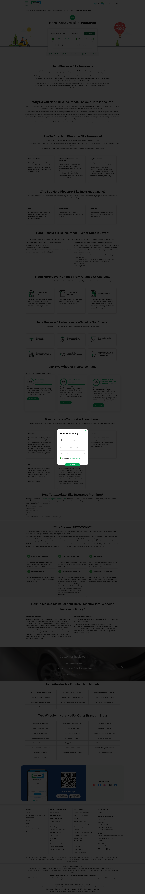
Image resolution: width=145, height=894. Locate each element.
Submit (72, 464)
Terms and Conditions (75, 458)
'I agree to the (71, 458)
